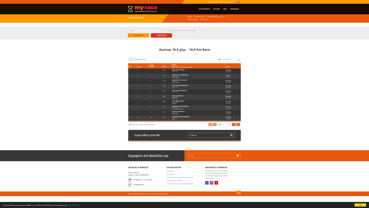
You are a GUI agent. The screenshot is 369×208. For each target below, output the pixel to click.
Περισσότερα (73, 205)
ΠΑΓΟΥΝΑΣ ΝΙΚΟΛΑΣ (178, 101)
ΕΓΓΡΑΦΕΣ (216, 9)
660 (164, 96)
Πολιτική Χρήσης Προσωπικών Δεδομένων (180, 177)
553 (164, 75)
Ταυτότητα (170, 171)
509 (164, 86)
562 (164, 91)
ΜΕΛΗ (225, 9)
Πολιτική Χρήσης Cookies (174, 180)
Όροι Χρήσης (171, 174)
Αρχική (189, 17)
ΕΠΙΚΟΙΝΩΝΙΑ (234, 9)
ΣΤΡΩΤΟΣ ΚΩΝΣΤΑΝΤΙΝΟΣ (180, 85)
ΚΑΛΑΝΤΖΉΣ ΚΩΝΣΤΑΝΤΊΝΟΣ (181, 117)
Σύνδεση (215, 2)
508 (164, 80)
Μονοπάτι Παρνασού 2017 (215, 17)
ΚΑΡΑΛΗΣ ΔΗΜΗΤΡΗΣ (178, 111)
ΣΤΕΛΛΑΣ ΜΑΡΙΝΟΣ (177, 96)
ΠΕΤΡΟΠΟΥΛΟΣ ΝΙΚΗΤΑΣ (179, 90)
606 (164, 101)
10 (129, 117)
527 (164, 112)
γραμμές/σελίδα (140, 59)
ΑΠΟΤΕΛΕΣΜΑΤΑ (204, 9)
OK (360, 205)
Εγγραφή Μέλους (227, 2)
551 (164, 107)
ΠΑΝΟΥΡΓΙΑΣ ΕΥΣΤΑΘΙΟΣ (179, 80)
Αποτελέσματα (199, 17)
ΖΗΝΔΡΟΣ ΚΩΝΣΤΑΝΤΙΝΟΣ (180, 75)
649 (164, 117)
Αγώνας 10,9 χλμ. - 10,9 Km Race (197, 19)
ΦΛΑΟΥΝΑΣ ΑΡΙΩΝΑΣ (178, 70)
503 (164, 70)
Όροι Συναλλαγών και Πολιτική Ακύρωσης (180, 184)
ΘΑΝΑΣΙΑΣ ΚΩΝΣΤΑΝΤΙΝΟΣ (180, 106)
